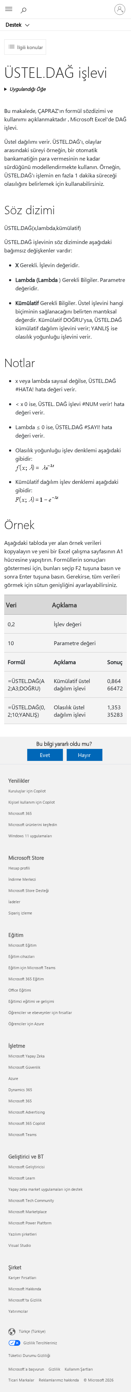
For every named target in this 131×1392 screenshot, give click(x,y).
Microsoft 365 (20, 813)
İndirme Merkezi (22, 879)
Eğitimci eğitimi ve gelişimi (31, 1001)
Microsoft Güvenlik (24, 1067)
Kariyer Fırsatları (22, 1277)
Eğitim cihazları (21, 956)
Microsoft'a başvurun (26, 1369)
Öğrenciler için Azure (26, 1023)
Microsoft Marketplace (27, 1211)
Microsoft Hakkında (24, 1288)
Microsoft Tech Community (31, 1200)
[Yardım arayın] (24, 9)
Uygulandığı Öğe (27, 89)
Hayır (84, 754)
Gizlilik (54, 1369)
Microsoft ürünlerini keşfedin (32, 824)
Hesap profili (19, 868)
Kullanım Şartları (79, 1369)
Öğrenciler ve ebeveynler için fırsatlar (40, 1012)
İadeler (14, 901)
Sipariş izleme (20, 912)
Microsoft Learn (21, 1178)
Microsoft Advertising (26, 1112)
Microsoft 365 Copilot (26, 1123)
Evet (45, 754)
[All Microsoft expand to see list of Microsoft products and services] (8, 9)
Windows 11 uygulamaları (30, 835)
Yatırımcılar (18, 1311)
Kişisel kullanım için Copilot (31, 802)
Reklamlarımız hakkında (59, 1380)
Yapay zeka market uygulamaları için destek (45, 1189)
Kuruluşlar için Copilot (27, 790)
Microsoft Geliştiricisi (26, 1166)
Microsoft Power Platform (29, 1222)
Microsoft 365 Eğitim (26, 978)
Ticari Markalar (21, 1380)
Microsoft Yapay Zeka (26, 1056)
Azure (13, 1078)
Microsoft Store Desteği (28, 890)
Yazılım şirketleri (22, 1234)
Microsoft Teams (22, 1134)
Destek (14, 24)
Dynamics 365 (20, 1089)
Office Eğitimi (19, 990)
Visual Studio (19, 1245)
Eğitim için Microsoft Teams (32, 967)
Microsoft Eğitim (22, 945)
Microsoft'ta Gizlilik (25, 1300)
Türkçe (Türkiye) (32, 1331)
